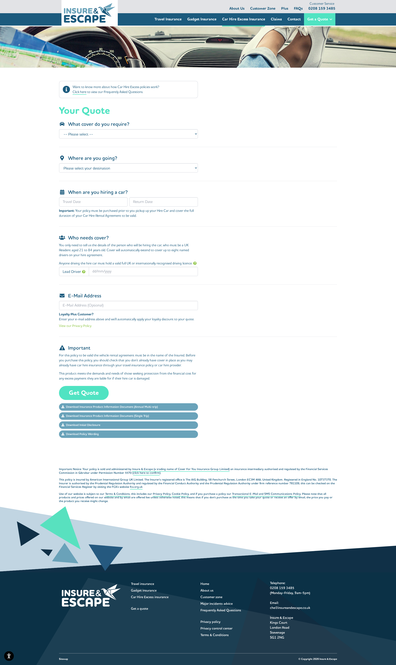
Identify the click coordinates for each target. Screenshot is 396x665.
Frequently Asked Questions (220, 610)
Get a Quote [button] (317, 19)
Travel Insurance (168, 19)
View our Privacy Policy (75, 326)
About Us (236, 8)
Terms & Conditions (117, 494)
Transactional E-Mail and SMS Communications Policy (266, 494)
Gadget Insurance (201, 19)
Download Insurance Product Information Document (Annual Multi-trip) (112, 407)
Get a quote (139, 608)
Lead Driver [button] (72, 271)
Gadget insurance (144, 590)
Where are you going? (92, 158)
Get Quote (84, 393)
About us (206, 590)
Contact (294, 19)
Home (204, 584)
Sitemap (63, 659)
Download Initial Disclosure (83, 425)
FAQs (298, 8)
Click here (79, 92)
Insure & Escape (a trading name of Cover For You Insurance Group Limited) (181, 469)
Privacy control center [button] (216, 628)
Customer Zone (262, 8)
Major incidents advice (216, 603)
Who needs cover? (88, 238)
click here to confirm (146, 473)
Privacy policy (210, 622)
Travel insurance (142, 584)
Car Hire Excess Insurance (243, 19)
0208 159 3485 (321, 6)
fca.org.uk (136, 487)
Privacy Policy (161, 494)
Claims (276, 19)
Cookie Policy (180, 494)
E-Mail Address (84, 295)
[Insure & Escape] (89, 13)
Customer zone (211, 597)
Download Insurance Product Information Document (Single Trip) (107, 416)
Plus (284, 8)
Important (79, 348)
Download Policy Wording (82, 434)
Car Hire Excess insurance (150, 597)
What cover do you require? (98, 124)
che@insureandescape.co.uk (290, 608)
